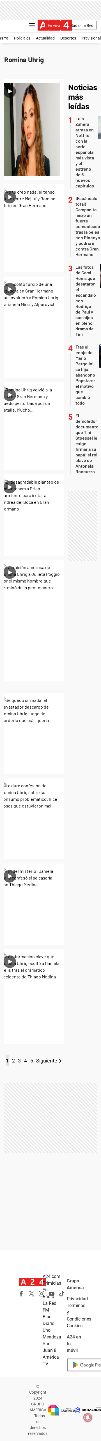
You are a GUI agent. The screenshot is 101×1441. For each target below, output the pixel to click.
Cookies (74, 1325)
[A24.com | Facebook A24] (21, 1293)
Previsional (91, 38)
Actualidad (45, 38)
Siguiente (46, 1061)
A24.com (51, 1276)
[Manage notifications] (87, 1417)
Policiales (22, 38)
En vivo (54, 25)
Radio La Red (81, 25)
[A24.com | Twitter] (31, 1293)
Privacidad (77, 1298)
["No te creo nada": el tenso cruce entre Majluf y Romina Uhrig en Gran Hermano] (34, 228)
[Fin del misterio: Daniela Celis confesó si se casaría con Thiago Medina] (34, 904)
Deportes (68, 38)
